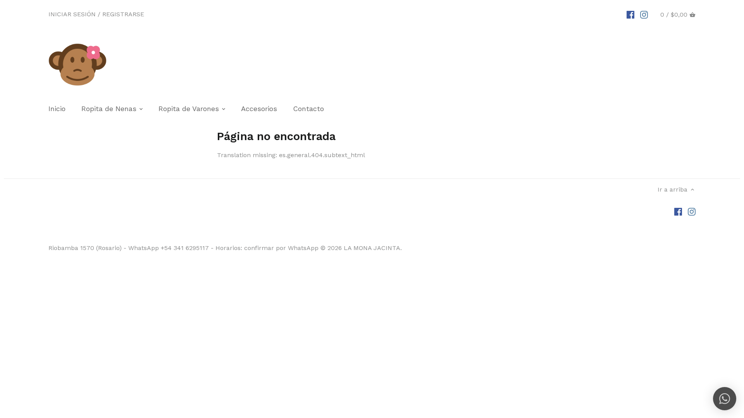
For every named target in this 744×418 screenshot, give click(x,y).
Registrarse (123, 14)
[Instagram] (644, 14)
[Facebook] (630, 14)
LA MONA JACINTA (372, 248)
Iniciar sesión (72, 14)
